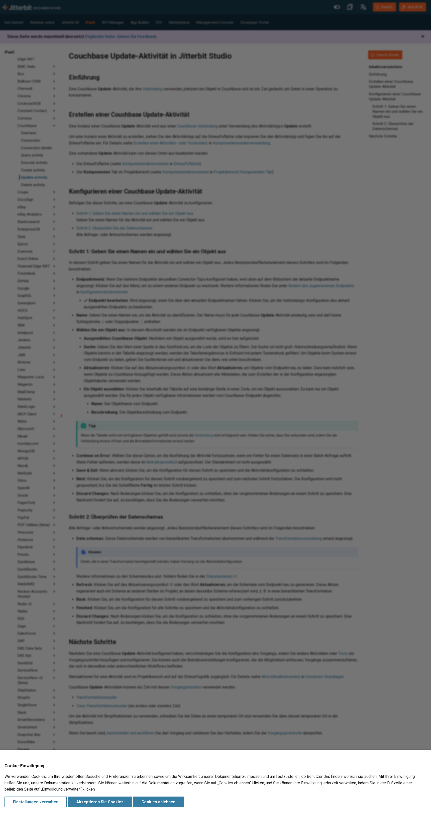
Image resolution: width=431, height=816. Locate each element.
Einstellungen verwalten (35, 802)
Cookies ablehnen (158, 802)
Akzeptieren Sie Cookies (99, 802)
